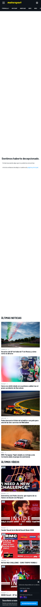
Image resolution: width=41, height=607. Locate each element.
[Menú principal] (3, 2)
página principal (33, 167)
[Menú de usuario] (37, 3)
